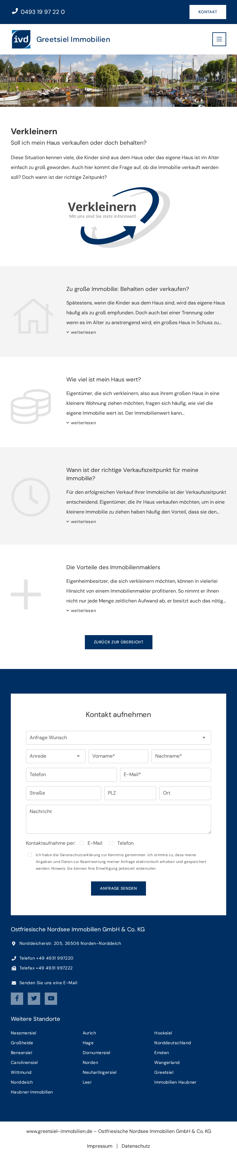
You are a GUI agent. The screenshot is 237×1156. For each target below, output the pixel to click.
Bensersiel (21, 1052)
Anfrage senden (118, 888)
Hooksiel (163, 1033)
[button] (118, 738)
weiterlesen (83, 332)
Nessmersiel (23, 1033)
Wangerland (167, 1062)
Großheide (22, 1042)
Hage (88, 1042)
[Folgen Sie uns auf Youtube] (51, 999)
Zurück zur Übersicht (118, 642)
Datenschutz (136, 1146)
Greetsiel (163, 1072)
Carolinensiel (24, 1062)
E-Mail (95, 843)
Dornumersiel (96, 1052)
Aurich (89, 1033)
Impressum (99, 1146)
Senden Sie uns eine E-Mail (47, 982)
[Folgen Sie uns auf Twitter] (34, 999)
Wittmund (21, 1072)
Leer (87, 1082)
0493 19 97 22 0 (42, 12)
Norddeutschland (172, 1042)
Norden (90, 1062)
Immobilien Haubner (175, 1082)
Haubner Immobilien (32, 1092)
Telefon (125, 843)
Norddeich (22, 1082)
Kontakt (207, 11)
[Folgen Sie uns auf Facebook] (17, 999)
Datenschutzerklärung (80, 854)
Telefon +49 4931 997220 (46, 958)
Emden (161, 1052)
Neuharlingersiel (100, 1072)
